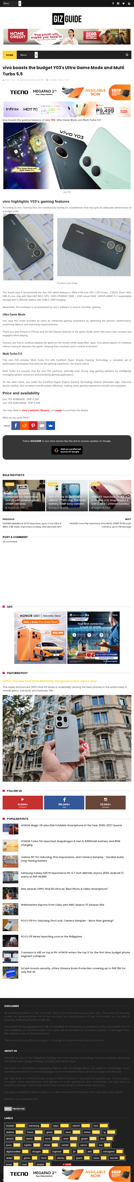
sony (47, 1138)
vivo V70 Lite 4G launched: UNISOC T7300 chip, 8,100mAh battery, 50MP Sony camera (67, 500)
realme (10, 1132)
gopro (79, 1158)
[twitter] (123, 3)
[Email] (42, 425)
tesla (96, 1158)
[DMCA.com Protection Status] (14, 1110)
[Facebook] (15, 425)
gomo (27, 1158)
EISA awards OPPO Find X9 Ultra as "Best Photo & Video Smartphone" (64, 889)
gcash (84, 1138)
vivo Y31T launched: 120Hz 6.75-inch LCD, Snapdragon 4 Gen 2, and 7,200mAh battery (110, 500)
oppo (56, 1125)
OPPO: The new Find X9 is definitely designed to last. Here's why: (50, 681)
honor (30, 1132)
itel (100, 1145)
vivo (67, 79)
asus (68, 1132)
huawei (10, 1125)
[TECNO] (67, 1174)
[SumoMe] (50, 425)
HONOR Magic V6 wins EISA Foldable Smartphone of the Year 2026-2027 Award (71, 825)
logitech (57, 1151)
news (60, 79)
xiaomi (76, 1125)
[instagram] (118, 3)
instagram (109, 1151)
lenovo (10, 1138)
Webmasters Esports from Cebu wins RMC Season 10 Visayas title (62, 905)
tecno (29, 1138)
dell (89, 1151)
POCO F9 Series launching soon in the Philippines (51, 936)
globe (49, 1132)
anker (9, 1158)
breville (114, 1158)
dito (102, 1138)
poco (9, 1145)
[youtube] (129, 3)
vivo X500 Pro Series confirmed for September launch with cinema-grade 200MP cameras (22, 499)
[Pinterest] (33, 425)
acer (66, 1138)
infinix (87, 1132)
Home (9, 55)
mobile (53, 79)
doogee (36, 1151)
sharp (47, 1145)
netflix (65, 1145)
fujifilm (28, 1145)
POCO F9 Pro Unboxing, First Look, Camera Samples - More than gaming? (67, 920)
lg (105, 1132)
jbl (74, 1151)
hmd (43, 1158)
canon (83, 1145)
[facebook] (113, 3)
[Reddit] (24, 425)
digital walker (13, 1151)
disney (60, 1158)
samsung (34, 1125)
